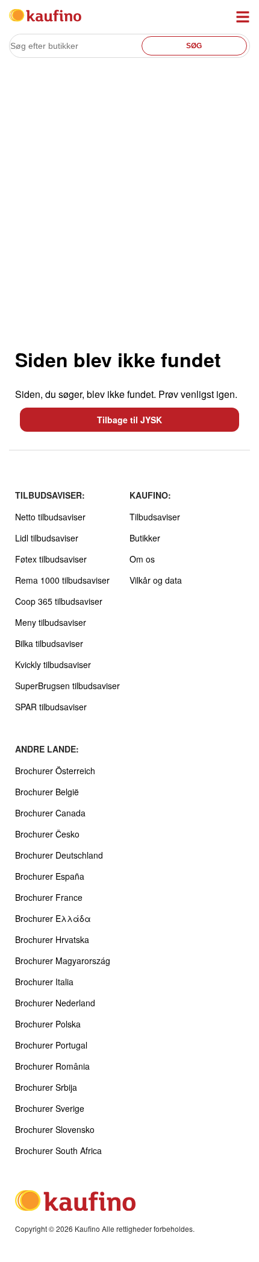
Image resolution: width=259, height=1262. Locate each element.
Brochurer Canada (50, 813)
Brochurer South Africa (58, 1150)
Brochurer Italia (44, 982)
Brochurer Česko (47, 834)
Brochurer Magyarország (62, 960)
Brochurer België (47, 792)
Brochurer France (49, 897)
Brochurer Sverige (49, 1108)
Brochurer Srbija (46, 1087)
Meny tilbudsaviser (50, 622)
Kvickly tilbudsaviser (53, 664)
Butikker (145, 538)
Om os (142, 559)
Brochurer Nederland (55, 1003)
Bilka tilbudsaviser (49, 643)
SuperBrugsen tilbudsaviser (67, 686)
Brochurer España (49, 876)
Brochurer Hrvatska (52, 939)
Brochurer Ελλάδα (53, 918)
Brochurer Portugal (51, 1045)
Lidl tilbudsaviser (46, 538)
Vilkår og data (156, 580)
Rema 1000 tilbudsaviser (62, 580)
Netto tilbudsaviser (50, 517)
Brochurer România (52, 1066)
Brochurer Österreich (55, 771)
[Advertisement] (129, 202)
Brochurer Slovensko (55, 1129)
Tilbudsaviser (155, 517)
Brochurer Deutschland (59, 855)
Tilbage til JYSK (129, 420)
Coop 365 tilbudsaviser (58, 601)
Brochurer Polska (48, 1024)
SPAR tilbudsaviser (51, 707)
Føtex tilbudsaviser (51, 559)
